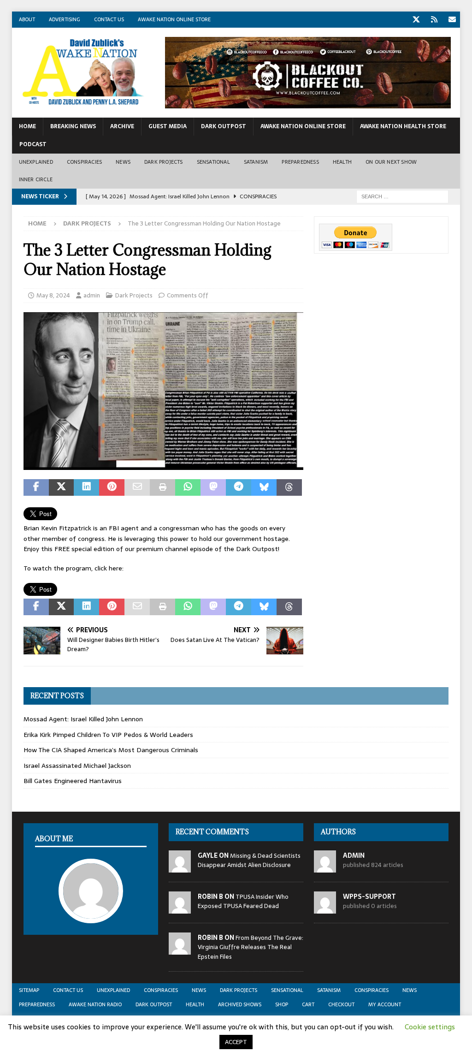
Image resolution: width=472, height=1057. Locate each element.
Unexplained (36, 162)
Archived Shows (239, 1004)
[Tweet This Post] (61, 487)
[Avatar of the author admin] (90, 913)
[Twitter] (416, 20)
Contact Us (109, 19)
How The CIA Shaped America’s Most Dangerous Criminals (111, 750)
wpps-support (369, 896)
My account (384, 1004)
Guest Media (167, 126)
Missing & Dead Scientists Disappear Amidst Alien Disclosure (249, 860)
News (123, 162)
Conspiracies (84, 162)
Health (342, 162)
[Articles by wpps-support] (325, 908)
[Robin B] (180, 908)
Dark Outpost (223, 126)
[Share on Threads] (289, 487)
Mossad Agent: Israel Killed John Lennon (83, 719)
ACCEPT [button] (236, 1042)
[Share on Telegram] (238, 487)
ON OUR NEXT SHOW (391, 162)
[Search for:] (402, 196)
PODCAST (33, 144)
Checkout (341, 1004)
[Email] (452, 20)
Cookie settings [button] (430, 1027)
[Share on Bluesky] (264, 487)
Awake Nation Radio (95, 1004)
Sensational (213, 162)
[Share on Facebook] (36, 487)
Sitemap (29, 990)
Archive (122, 126)
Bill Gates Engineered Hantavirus (73, 781)
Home (27, 126)
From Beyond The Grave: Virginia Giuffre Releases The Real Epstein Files (250, 947)
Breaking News (73, 126)
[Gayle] (180, 867)
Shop (281, 1004)
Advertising (64, 19)
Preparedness (300, 162)
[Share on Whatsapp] (188, 487)
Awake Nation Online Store (174, 19)
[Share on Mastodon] (213, 487)
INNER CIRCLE (36, 179)
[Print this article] (162, 487)
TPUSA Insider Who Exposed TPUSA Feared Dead (243, 901)
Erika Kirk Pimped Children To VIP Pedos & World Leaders (108, 735)
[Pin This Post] (111, 487)
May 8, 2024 (53, 295)
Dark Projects (163, 162)
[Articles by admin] (325, 867)
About (27, 19)
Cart (308, 1004)
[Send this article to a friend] (137, 487)
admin (91, 295)
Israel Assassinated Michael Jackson (77, 765)
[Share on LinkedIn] (86, 487)
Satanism (256, 162)
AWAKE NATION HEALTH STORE (403, 126)
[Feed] (434, 20)
